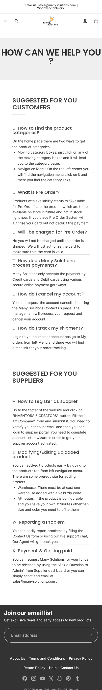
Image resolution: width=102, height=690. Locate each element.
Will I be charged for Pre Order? (52, 232)
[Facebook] (25, 678)
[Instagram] (34, 678)
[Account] (85, 21)
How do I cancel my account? (50, 294)
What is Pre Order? (38, 192)
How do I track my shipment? (50, 328)
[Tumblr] (77, 678)
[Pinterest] (68, 678)
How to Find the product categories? (42, 130)
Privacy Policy (80, 658)
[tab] (51, 130)
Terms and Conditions (47, 658)
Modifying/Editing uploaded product (45, 454)
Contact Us (69, 668)
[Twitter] (51, 678)
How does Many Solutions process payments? (43, 262)
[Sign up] (90, 635)
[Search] (16, 21)
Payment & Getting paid (44, 551)
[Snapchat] (60, 678)
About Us (17, 658)
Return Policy (34, 668)
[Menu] (5, 21)
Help (53, 668)
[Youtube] (42, 678)
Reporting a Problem (41, 522)
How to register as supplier (47, 401)
